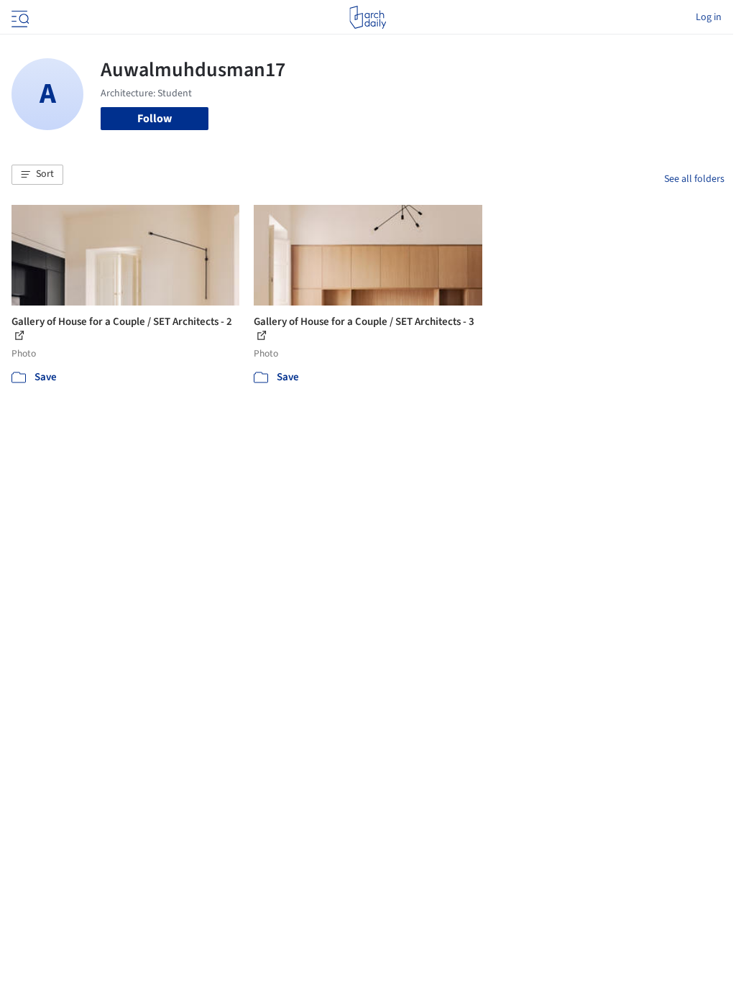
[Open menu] (19, 17)
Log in (709, 17)
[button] (37, 175)
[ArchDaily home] (367, 17)
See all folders (694, 179)
